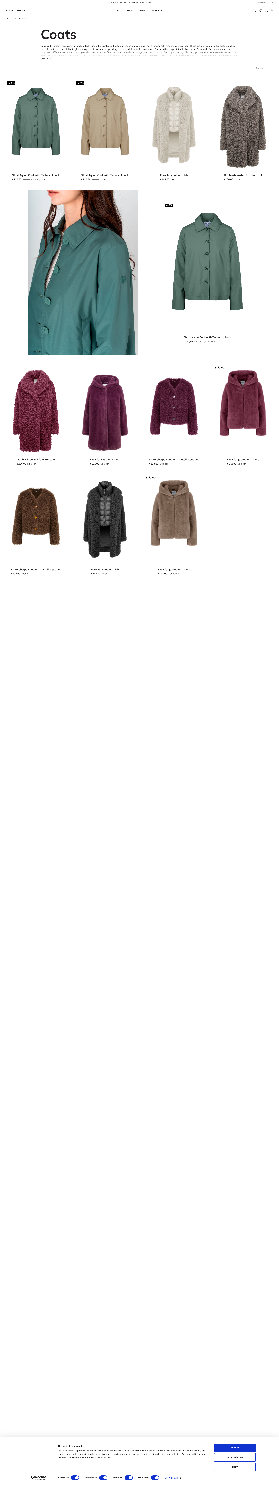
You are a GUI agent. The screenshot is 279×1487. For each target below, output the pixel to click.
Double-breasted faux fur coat (243, 175)
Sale (119, 10)
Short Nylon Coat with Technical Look (36, 175)
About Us (157, 10)
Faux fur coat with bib (174, 175)
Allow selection (235, 1457)
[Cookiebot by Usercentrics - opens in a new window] (38, 1478)
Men (129, 10)
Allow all (235, 1447)
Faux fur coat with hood (105, 459)
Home (8, 19)
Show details (171, 1478)
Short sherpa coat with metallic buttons (174, 459)
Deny (235, 1466)
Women (142, 10)
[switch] (103, 1477)
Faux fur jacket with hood (243, 459)
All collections (20, 19)
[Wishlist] (260, 10)
